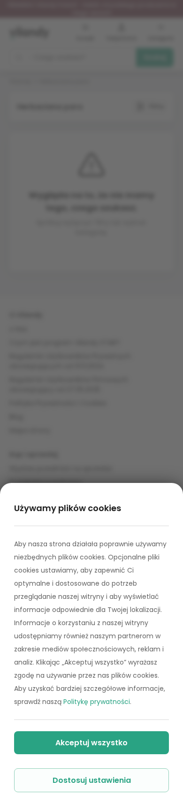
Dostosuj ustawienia (92, 780)
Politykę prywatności (96, 701)
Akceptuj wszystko (91, 742)
